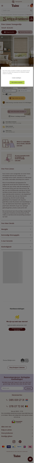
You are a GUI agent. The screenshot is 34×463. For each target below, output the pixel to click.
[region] (16, 77)
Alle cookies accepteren (16, 82)
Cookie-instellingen (15, 77)
